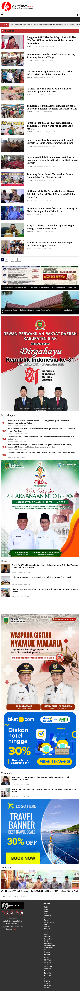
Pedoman (47, 985)
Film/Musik (47, 960)
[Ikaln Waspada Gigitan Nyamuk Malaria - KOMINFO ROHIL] (40, 662)
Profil (46, 941)
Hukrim (29, 249)
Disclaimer (47, 979)
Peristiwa (29, 95)
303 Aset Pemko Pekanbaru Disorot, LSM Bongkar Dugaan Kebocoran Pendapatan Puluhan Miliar (39, 287)
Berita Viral (47, 973)
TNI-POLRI (29, 60)
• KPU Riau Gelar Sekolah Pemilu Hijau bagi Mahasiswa (37, 24)
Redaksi (46, 987)
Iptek (46, 913)
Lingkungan (48, 918)
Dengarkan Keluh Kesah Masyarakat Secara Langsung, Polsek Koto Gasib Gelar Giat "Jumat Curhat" (52, 160)
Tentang (47, 983)
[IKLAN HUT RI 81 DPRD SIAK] (40, 363)
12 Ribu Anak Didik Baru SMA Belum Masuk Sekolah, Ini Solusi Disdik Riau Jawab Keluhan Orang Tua (51, 194)
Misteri (46, 958)
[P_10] (40, 740)
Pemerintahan (30, 46)
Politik (46, 907)
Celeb (46, 924)
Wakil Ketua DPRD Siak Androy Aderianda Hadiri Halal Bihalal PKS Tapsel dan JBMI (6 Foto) (39, 891)
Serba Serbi (48, 966)
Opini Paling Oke (49, 945)
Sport (46, 932)
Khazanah (47, 952)
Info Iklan (47, 981)
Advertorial (48, 943)
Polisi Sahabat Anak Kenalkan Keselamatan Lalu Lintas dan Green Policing (41, 453)
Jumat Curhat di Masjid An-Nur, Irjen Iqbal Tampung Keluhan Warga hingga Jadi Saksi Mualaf (50, 126)
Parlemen (29, 77)
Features (47, 950)
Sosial (46, 934)
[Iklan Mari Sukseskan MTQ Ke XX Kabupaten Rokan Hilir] (40, 508)
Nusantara (47, 971)
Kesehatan (47, 937)
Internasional (48, 947)
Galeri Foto (4, 896)
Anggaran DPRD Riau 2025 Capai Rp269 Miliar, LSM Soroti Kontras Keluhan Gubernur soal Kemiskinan (51, 40)
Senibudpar (48, 939)
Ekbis (46, 911)
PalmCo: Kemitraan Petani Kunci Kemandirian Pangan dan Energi (41, 577)
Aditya (16, 929)
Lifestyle (47, 926)
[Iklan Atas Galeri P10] (40, 831)
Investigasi (47, 969)
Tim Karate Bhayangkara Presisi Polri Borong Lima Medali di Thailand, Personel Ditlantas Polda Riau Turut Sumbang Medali (40, 446)
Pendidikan (30, 200)
